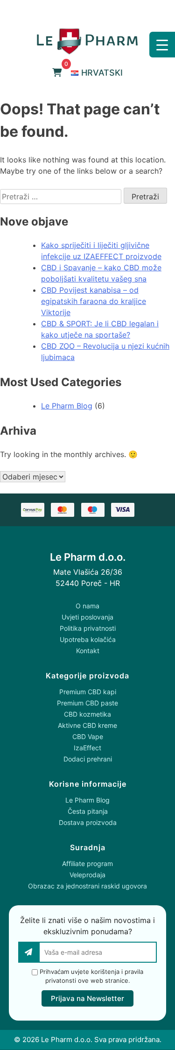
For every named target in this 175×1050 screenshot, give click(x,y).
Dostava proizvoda (88, 822)
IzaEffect (87, 748)
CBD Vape (87, 736)
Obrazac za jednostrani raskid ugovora (87, 886)
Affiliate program (87, 863)
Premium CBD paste (87, 703)
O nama (87, 606)
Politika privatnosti (88, 628)
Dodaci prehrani (87, 759)
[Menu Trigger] (162, 44)
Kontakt (87, 651)
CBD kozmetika (87, 714)
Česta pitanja (88, 811)
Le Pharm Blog (66, 405)
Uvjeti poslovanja (87, 617)
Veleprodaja (87, 875)
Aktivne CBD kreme (87, 725)
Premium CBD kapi (87, 692)
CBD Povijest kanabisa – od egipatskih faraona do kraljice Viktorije (93, 301)
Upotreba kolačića (88, 639)
